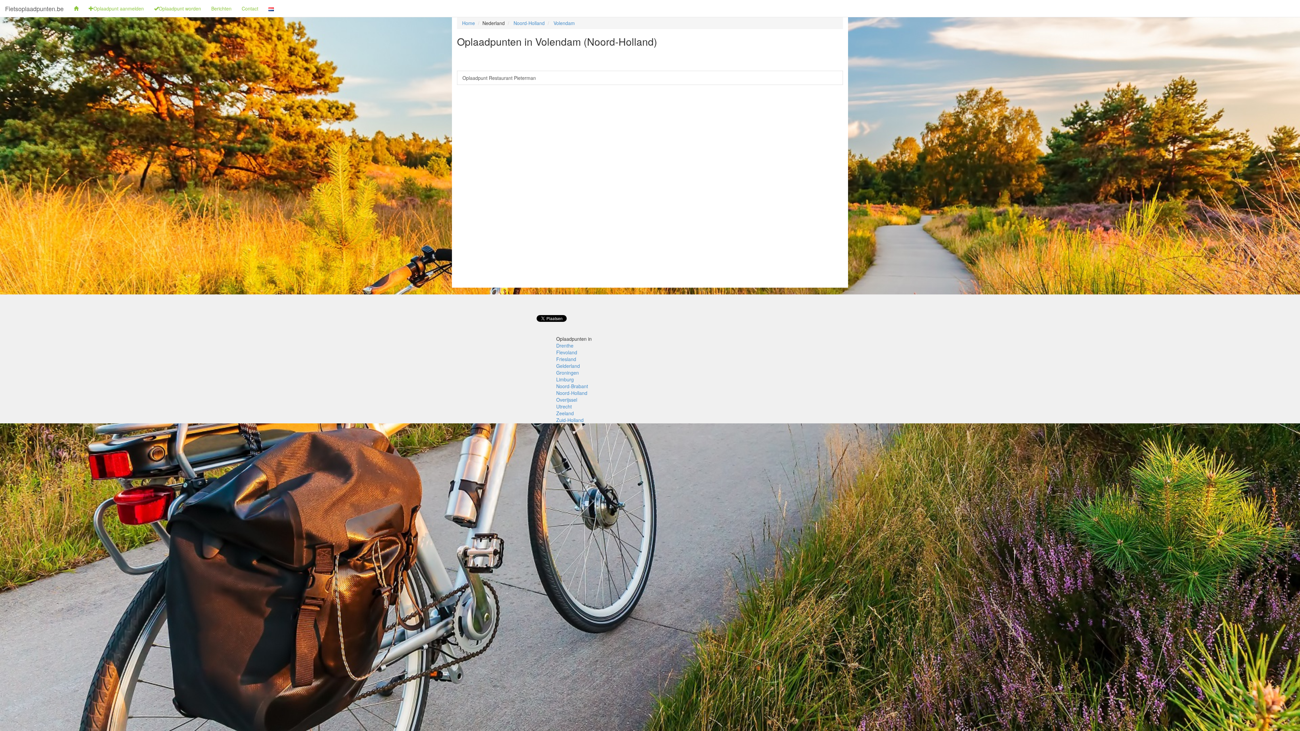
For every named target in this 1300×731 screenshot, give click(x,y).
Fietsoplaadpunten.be (34, 8)
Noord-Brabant (572, 386)
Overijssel (566, 399)
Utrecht (564, 406)
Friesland (566, 359)
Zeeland (565, 413)
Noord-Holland (529, 23)
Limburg (565, 379)
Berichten (221, 8)
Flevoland (566, 352)
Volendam (564, 23)
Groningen (567, 372)
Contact (250, 8)
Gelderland (568, 365)
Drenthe (564, 345)
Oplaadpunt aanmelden (118, 8)
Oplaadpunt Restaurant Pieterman (499, 77)
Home (468, 23)
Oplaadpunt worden (180, 8)
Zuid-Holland (570, 420)
